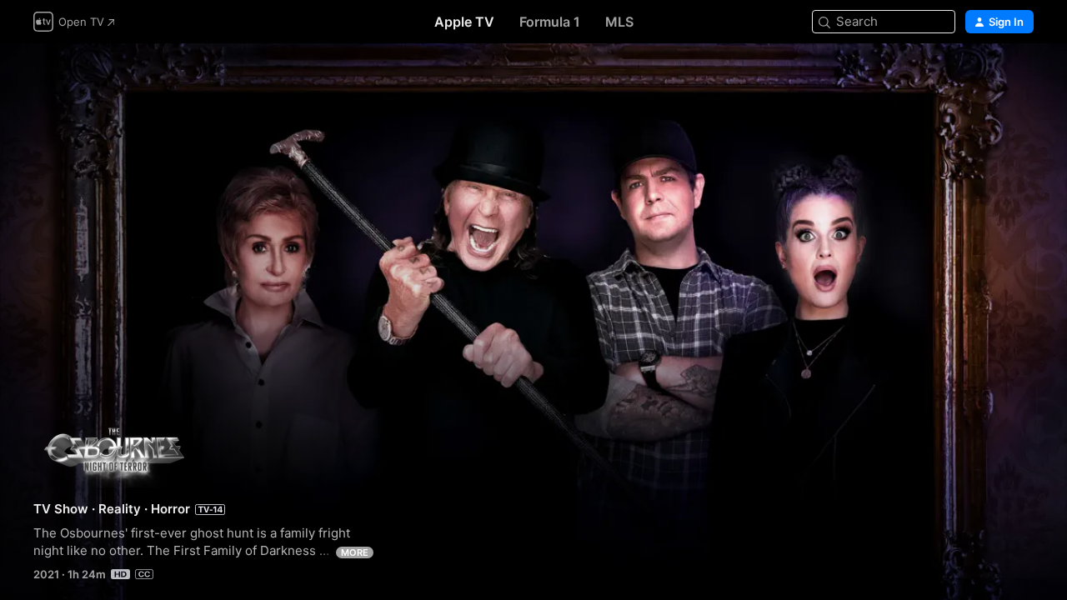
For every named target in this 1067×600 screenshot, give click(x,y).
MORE (354, 552)
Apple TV (464, 21)
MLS (619, 21)
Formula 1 (549, 21)
